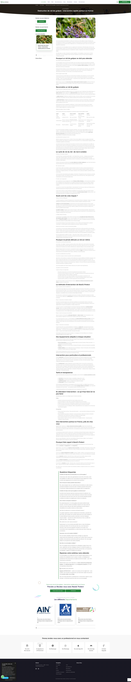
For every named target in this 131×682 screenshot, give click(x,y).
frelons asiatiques (74, 129)
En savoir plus (9, 675)
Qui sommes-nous (86, 466)
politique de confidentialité (70, 672)
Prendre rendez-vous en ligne (58, 590)
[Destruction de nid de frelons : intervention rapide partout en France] (44, 39)
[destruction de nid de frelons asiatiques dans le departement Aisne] (65, 610)
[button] (37, 628)
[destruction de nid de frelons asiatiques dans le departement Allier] (86, 610)
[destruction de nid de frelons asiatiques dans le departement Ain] (45, 610)
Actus (57, 668)
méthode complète (76, 466)
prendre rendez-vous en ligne (68, 574)
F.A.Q (57, 666)
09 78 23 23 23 (41, 21)
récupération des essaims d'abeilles (72, 540)
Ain (37, 617)
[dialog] (8, 671)
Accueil (37, 5)
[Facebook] (36, 668)
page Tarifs (84, 389)
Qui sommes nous (69, 666)
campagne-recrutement (60, 672)
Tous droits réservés (72, 678)
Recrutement (68, 668)
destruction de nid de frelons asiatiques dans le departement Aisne (65, 621)
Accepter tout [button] (5, 677)
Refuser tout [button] (12, 677)
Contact (57, 670)
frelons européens (65, 129)
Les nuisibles (42, 5)
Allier (79, 617)
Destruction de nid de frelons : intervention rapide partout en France (44, 47)
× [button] (15, 663)
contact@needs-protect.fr (40, 666)
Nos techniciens (68, 670)
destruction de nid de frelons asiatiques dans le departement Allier (85, 621)
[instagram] (38, 668)
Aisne (58, 617)
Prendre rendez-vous (41, 30)
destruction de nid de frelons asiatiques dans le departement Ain (44, 621)
